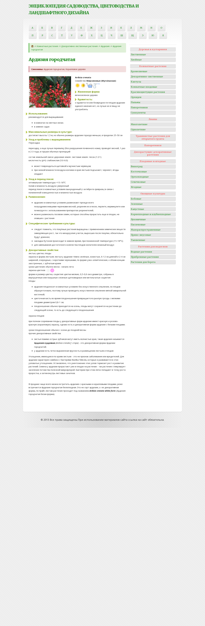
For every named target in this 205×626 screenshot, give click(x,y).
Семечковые (138, 182)
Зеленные (137, 204)
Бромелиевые (139, 71)
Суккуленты (138, 112)
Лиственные (138, 54)
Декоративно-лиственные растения (79, 46)
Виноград (137, 166)
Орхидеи (136, 97)
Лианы (153, 119)
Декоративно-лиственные (147, 76)
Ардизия (105, 46)
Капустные (137, 209)
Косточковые (139, 171)
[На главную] (32, 46)
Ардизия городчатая (52, 59)
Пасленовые (138, 224)
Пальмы (135, 102)
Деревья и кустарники (153, 49)
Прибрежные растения (145, 257)
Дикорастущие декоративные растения (153, 153)
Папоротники (139, 107)
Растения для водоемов (153, 246)
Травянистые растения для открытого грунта (153, 137)
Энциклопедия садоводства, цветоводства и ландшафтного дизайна (84, 9)
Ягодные (136, 187)
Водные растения (141, 251)
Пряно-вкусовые (141, 234)
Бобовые (136, 198)
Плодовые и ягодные (153, 161)
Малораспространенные (146, 229)
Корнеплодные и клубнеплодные (151, 214)
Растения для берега (143, 262)
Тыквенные (138, 240)
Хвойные (136, 59)
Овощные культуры (152, 193)
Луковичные (138, 219)
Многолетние (139, 124)
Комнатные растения (47, 46)
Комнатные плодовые (144, 86)
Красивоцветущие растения (148, 92)
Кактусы (136, 81)
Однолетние (138, 129)
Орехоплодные (140, 176)
